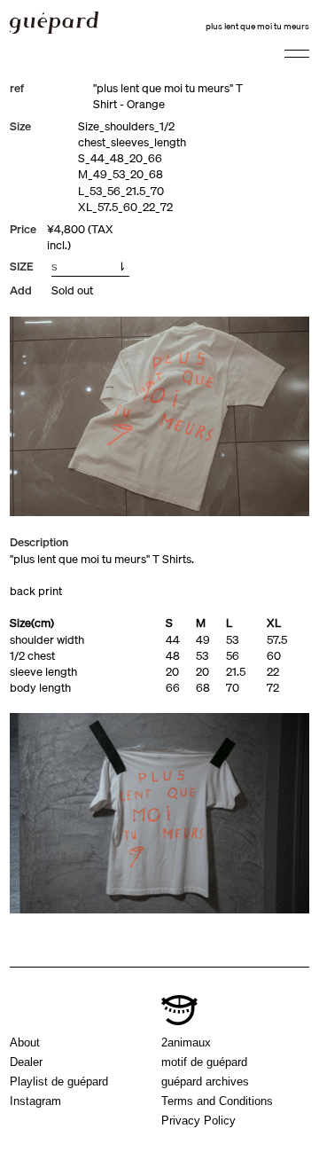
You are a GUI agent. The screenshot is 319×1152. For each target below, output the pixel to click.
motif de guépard (204, 1062)
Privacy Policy (198, 1120)
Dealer (26, 1062)
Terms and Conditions (217, 1101)
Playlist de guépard (59, 1081)
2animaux (186, 1042)
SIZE (22, 266)
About (25, 1042)
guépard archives (205, 1081)
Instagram (35, 1101)
